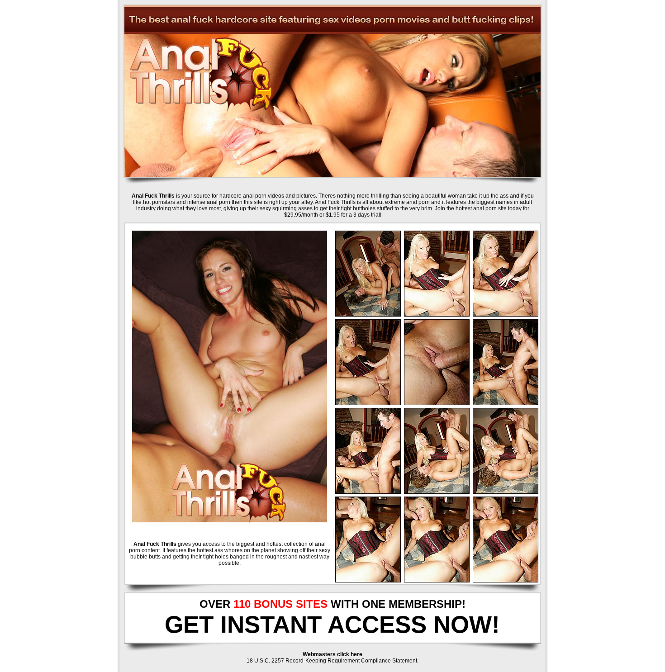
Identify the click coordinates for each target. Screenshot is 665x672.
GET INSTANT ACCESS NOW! (332, 624)
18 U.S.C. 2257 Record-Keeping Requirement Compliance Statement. (332, 661)
